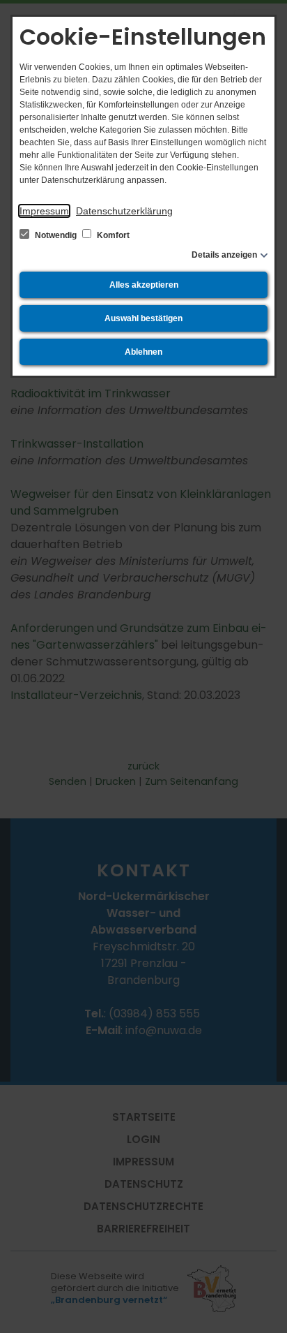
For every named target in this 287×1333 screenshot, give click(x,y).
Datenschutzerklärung (124, 210)
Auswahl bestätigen (143, 318)
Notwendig (56, 235)
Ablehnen (143, 352)
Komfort (112, 235)
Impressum (44, 210)
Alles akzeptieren (143, 285)
